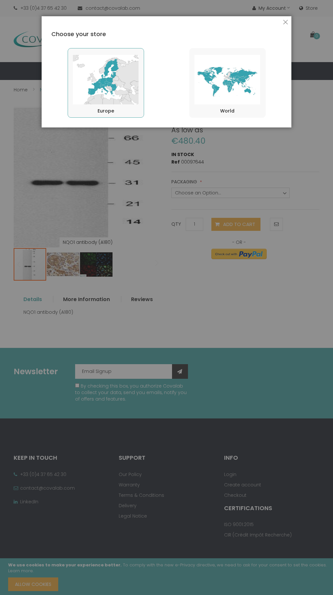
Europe (106, 111)
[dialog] (166, 297)
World (227, 111)
